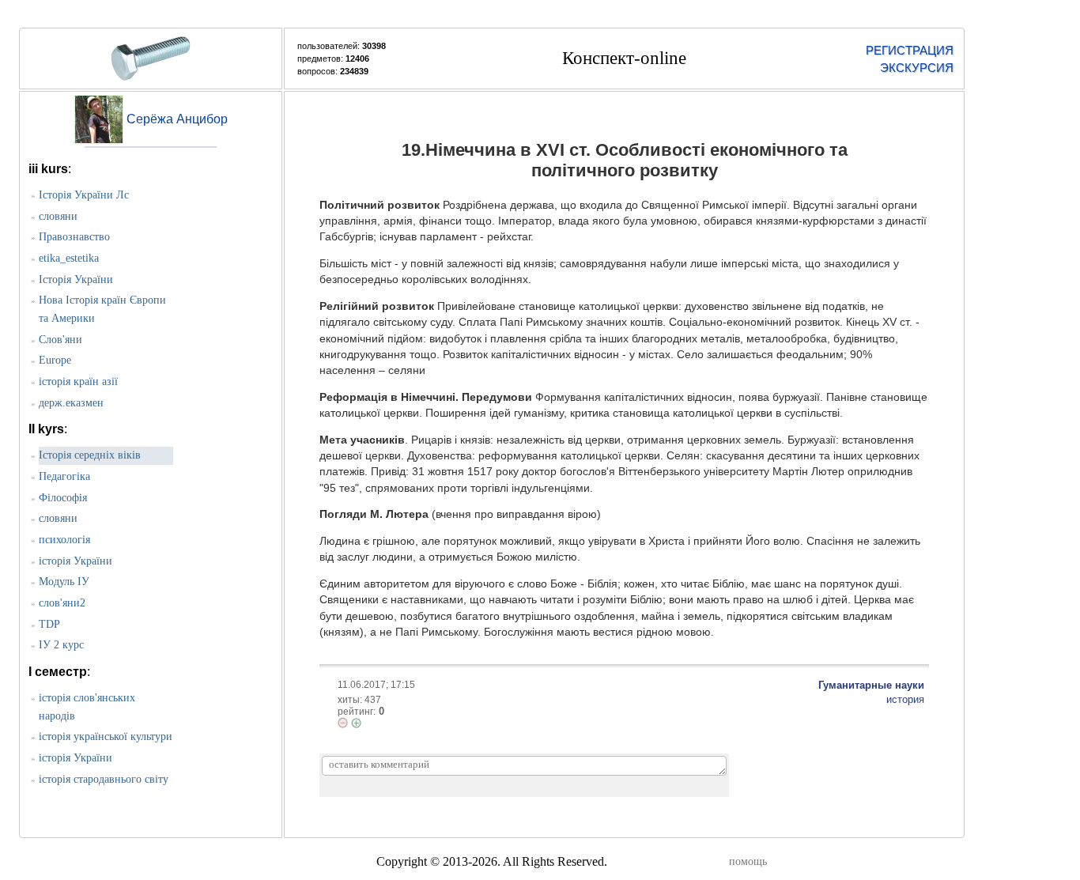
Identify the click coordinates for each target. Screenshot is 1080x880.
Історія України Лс (84, 195)
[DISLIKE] (343, 722)
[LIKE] (356, 723)
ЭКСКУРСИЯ (916, 67)
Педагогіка (64, 476)
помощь (748, 861)
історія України (75, 561)
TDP (49, 624)
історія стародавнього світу (103, 779)
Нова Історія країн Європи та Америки (102, 309)
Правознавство (74, 237)
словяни (58, 216)
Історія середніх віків (90, 455)
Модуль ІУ (64, 581)
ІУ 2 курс (61, 645)
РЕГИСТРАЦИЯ (909, 50)
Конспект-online (624, 58)
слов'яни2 (62, 603)
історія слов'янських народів (87, 707)
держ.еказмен (71, 403)
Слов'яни (60, 340)
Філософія (63, 498)
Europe (55, 360)
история (905, 699)
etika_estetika (69, 258)
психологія (64, 540)
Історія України (76, 279)
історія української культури (105, 736)
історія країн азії (78, 381)
